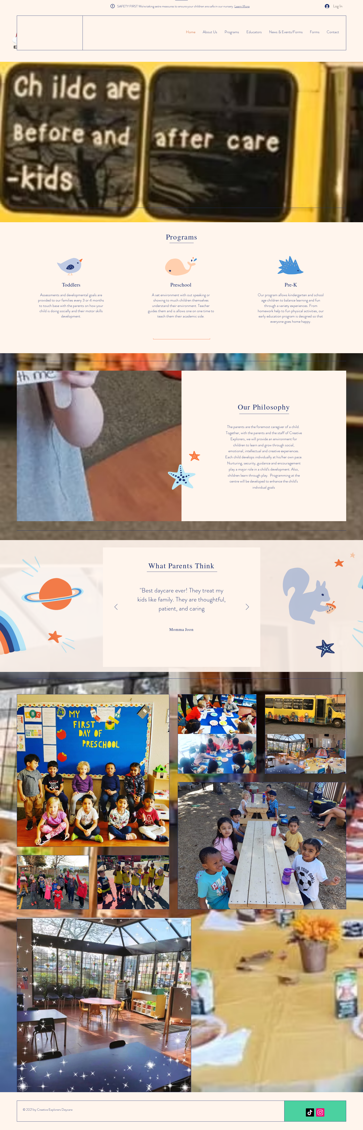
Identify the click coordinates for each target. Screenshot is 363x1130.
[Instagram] (320, 1112)
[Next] (247, 607)
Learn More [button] (242, 6)
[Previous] (116, 607)
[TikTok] (310, 1112)
